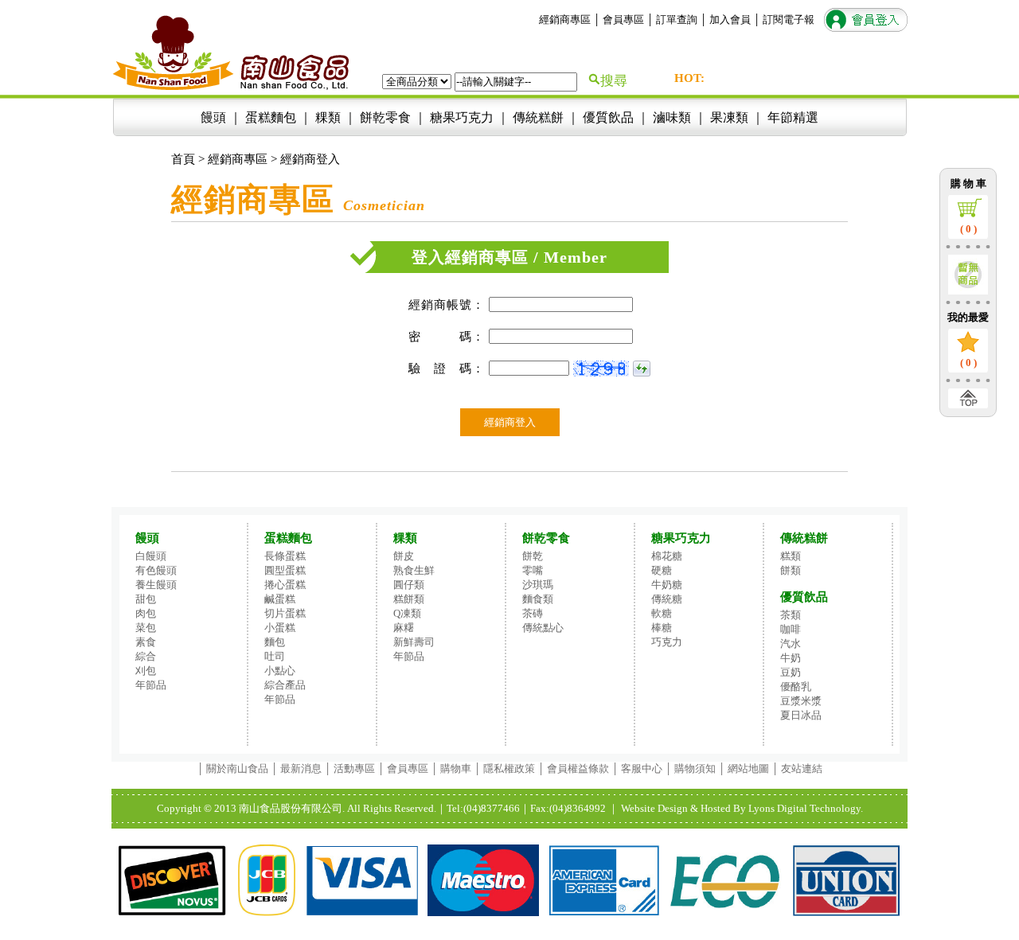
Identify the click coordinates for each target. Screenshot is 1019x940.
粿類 (328, 117)
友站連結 (801, 768)
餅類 (790, 570)
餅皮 (403, 556)
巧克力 (666, 642)
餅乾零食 (385, 117)
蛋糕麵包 (270, 117)
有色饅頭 (156, 570)
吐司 (274, 656)
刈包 (145, 671)
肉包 (145, 613)
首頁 (183, 159)
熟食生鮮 (414, 570)
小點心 (279, 671)
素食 (145, 642)
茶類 (790, 615)
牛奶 (790, 658)
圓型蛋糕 (285, 570)
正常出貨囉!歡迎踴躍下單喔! (778, 79)
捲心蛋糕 (285, 585)
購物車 (455, 768)
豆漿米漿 (801, 701)
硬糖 (661, 570)
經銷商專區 (565, 19)
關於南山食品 (237, 768)
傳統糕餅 (538, 117)
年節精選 (792, 117)
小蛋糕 (279, 628)
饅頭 (213, 117)
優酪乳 (795, 686)
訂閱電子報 (788, 19)
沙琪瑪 (537, 585)
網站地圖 (748, 768)
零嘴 (532, 570)
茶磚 (532, 613)
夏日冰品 (801, 715)
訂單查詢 (676, 19)
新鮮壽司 (414, 642)
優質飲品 (608, 117)
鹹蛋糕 (279, 599)
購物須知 (695, 768)
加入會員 (730, 19)
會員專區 (623, 19)
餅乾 (532, 556)
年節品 (150, 685)
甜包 (145, 599)
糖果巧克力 (462, 117)
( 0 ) (968, 229)
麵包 (274, 642)
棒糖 (661, 628)
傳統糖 (666, 599)
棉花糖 (666, 556)
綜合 (145, 656)
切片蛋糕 (285, 613)
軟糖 (661, 613)
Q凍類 (407, 613)
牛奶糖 (666, 585)
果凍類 (729, 117)
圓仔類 (408, 585)
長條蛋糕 (285, 556)
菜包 (145, 628)
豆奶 (790, 672)
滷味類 (672, 117)
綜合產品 (285, 685)
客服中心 (640, 768)
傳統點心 (543, 628)
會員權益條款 (578, 768)
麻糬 (403, 628)
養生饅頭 (156, 585)
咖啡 (790, 629)
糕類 (790, 556)
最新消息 (301, 768)
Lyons (761, 808)
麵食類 (537, 599)
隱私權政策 (509, 768)
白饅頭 (150, 556)
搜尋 (613, 80)
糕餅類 (408, 599)
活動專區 (354, 768)
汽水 (790, 643)
